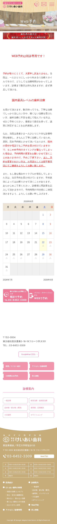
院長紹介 (9, 482)
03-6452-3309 (19, 456)
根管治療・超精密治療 (39, 400)
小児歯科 (7, 415)
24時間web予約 (12, 376)
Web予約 (44, 456)
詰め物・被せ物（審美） (13, 408)
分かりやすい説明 (13, 505)
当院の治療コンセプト (15, 491)
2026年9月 (48, 280)
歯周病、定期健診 (37, 408)
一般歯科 (35, 487)
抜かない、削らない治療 (16, 498)
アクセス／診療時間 (39, 366)
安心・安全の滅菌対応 (15, 495)
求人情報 (35, 376)
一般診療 (7, 400)
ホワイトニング (36, 415)
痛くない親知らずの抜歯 (16, 502)
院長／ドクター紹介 (13, 366)
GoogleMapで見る (28, 354)
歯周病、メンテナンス (40, 493)
